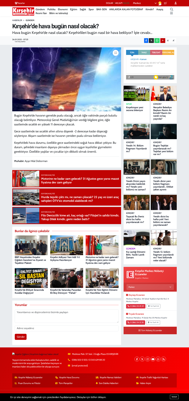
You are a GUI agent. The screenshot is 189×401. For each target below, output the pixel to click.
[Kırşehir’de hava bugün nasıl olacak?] (66, 79)
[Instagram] (147, 359)
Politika (51, 9)
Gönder (21, 336)
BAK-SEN (101, 9)
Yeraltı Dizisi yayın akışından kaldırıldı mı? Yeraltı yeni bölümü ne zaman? (136, 185)
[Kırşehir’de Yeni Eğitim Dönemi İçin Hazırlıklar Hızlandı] (102, 277)
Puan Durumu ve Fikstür (29, 383)
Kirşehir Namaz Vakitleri (110, 377)
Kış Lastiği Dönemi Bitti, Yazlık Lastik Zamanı (135, 254)
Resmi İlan (41, 13)
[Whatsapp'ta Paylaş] (157, 40)
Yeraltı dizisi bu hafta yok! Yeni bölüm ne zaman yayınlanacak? (162, 220)
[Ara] (172, 9)
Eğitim (73, 9)
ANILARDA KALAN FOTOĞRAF (126, 9)
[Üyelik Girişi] (174, 3)
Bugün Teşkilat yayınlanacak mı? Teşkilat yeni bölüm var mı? (163, 150)
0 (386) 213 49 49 (137, 306)
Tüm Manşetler (66, 383)
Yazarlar (21, 3)
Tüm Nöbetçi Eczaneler (151, 330)
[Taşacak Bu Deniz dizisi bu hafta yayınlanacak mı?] (137, 202)
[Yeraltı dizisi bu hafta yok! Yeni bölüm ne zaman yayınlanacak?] (164, 202)
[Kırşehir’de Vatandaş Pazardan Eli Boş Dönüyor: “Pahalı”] (66, 277)
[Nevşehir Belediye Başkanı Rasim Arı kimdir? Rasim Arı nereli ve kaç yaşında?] (164, 93)
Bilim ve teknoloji (58, 13)
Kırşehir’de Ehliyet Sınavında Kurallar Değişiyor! (29, 291)
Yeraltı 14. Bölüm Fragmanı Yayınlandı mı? (136, 148)
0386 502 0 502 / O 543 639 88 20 (88, 360)
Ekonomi (63, 9)
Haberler (17, 20)
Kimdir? (150, 9)
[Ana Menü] (171, 13)
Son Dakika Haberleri (108, 383)
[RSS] (163, 359)
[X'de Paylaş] (151, 40)
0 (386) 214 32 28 (137, 322)
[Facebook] (137, 359)
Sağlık (83, 9)
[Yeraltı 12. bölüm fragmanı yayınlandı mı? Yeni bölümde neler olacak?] (164, 237)
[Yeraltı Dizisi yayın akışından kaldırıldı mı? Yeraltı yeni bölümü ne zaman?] (137, 167)
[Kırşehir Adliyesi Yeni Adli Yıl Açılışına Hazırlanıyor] (66, 245)
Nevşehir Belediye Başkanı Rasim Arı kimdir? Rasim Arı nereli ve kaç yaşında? (162, 113)
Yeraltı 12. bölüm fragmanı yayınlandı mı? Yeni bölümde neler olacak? (163, 256)
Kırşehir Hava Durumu (69, 377)
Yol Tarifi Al (154, 306)
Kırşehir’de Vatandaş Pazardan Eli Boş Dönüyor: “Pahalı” (65, 291)
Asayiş (159, 9)
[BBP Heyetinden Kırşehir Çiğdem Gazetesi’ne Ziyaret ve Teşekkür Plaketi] (31, 245)
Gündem (40, 9)
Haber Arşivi (145, 383)
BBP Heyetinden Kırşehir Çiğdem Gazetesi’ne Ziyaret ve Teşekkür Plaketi (30, 260)
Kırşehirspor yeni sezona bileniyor (134, 109)
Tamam (174, 397)
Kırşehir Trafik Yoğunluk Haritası (154, 377)
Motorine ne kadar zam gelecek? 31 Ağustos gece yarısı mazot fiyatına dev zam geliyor (102, 260)
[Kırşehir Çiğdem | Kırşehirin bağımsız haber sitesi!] (23, 11)
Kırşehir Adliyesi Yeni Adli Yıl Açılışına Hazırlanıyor (65, 258)
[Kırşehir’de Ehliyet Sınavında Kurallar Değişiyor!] (31, 277)
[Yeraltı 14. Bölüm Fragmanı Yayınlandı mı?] (137, 131)
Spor (91, 9)
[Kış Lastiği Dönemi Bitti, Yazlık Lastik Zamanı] (137, 237)
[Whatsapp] (158, 359)
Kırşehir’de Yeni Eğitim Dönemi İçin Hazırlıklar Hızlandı (101, 291)
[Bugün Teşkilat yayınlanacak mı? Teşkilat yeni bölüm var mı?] (164, 131)
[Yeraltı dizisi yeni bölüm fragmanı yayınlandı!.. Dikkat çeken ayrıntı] (164, 167)
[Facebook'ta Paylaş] (146, 40)
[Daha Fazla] (162, 40)
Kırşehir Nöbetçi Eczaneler (30, 377)
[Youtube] (152, 359)
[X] (142, 359)
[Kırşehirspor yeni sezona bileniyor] (137, 93)
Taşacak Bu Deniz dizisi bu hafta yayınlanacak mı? (135, 219)
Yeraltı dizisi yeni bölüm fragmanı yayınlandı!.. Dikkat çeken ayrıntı (163, 185)
